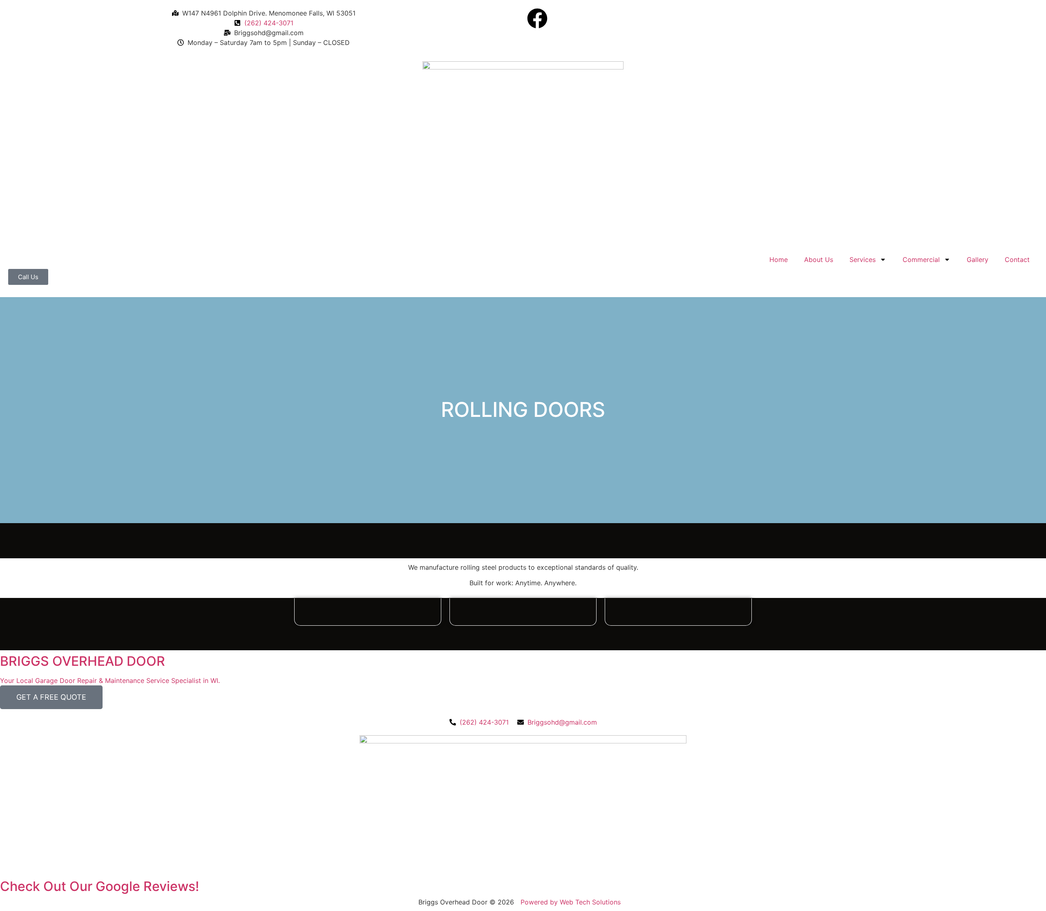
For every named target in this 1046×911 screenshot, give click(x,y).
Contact (1017, 259)
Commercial (921, 259)
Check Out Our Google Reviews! (99, 886)
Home (778, 259)
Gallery (977, 259)
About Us (818, 259)
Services (862, 259)
